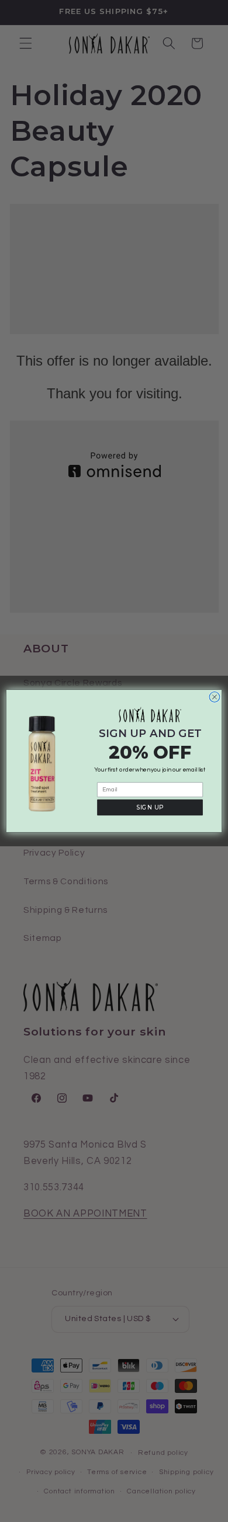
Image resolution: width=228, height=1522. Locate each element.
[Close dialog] (214, 696)
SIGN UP (150, 807)
